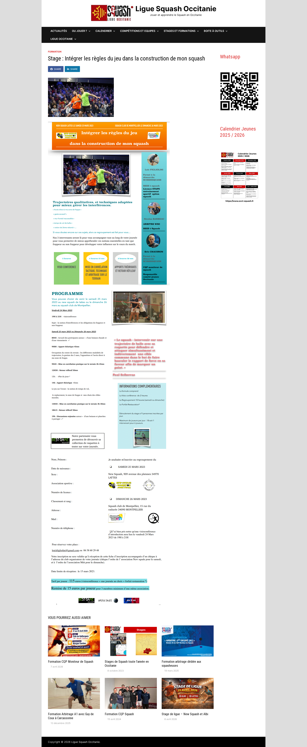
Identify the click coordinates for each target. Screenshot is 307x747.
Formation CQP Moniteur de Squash (70, 662)
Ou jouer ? (79, 30)
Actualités (59, 30)
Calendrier (103, 30)
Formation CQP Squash (119, 714)
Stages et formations (179, 30)
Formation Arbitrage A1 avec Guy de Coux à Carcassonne (71, 716)
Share (57, 69)
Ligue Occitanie (62, 38)
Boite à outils (214, 30)
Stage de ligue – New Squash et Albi (185, 714)
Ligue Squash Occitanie (175, 8)
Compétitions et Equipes (137, 30)
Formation (54, 51)
